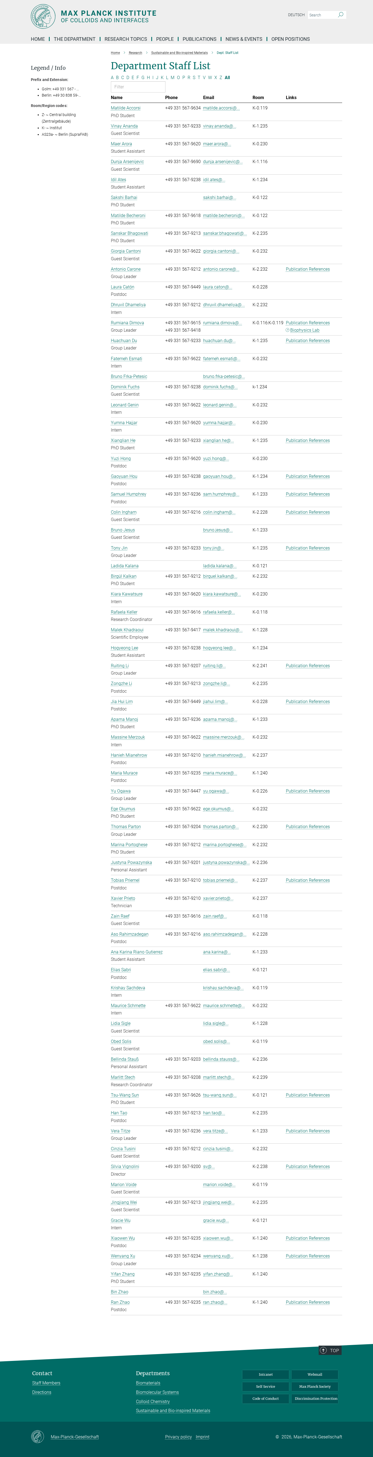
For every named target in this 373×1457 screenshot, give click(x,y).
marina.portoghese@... (225, 844)
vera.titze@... (215, 1131)
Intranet (266, 1374)
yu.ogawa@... (216, 791)
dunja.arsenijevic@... (223, 161)
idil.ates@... (214, 179)
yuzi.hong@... (216, 458)
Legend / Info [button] (48, 68)
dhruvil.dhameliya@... (224, 304)
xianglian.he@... (218, 440)
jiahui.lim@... (215, 701)
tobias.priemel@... (220, 880)
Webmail (315, 1374)
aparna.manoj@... (220, 719)
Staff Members (46, 1383)
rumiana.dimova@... (222, 322)
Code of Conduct (266, 1399)
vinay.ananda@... (219, 126)
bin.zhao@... (215, 1291)
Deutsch (296, 15)
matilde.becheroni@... (224, 215)
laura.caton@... (217, 287)
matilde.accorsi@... (221, 108)
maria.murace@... (220, 773)
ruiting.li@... (214, 665)
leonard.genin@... (220, 404)
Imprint (202, 1436)
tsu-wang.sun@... (220, 1095)
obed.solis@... (216, 1041)
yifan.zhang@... (218, 1274)
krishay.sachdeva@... (223, 987)
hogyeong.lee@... (219, 648)
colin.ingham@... (219, 512)
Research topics (126, 39)
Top (334, 1350)
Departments (153, 1373)
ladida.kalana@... (220, 565)
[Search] (340, 15)
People (165, 39)
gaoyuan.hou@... (219, 476)
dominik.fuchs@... (220, 386)
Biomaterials (148, 1383)
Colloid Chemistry (153, 1401)
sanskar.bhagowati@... (225, 233)
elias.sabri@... (216, 969)
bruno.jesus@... (218, 530)
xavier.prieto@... (218, 898)
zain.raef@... (215, 916)
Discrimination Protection (316, 1399)
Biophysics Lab (304, 330)
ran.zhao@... (215, 1302)
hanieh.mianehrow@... (224, 755)
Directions (41, 1392)
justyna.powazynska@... (226, 862)
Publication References (308, 269)
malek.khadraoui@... (223, 629)
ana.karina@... (217, 952)
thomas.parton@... (221, 826)
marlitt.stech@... (219, 1077)
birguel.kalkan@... (220, 576)
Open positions (290, 39)
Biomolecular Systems (157, 1392)
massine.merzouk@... (224, 737)
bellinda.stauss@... (221, 1059)
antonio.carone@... (221, 269)
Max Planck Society (315, 1386)
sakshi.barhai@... (219, 197)
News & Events (244, 39)
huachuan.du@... (219, 340)
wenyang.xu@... (218, 1256)
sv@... (209, 1166)
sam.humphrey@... (221, 494)
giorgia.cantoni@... (221, 251)
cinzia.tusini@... (218, 1148)
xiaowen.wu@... (218, 1238)
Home (38, 39)
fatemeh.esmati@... (222, 358)
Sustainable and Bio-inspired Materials (173, 1410)
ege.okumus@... (218, 808)
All (227, 77)
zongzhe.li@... (216, 683)
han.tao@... (214, 1112)
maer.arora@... (217, 143)
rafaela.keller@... (219, 612)
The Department (75, 39)
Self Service (265, 1386)
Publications (200, 39)
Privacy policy (178, 1436)
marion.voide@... (219, 1184)
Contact (42, 1373)
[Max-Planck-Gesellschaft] (41, 1437)
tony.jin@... (213, 548)
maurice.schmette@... (224, 1005)
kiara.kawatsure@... (222, 594)
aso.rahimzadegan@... (225, 934)
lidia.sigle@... (216, 1023)
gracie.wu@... (216, 1220)
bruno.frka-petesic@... (224, 376)
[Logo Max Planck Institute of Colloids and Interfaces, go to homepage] (133, 16)
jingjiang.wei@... (219, 1202)
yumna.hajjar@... (219, 422)
